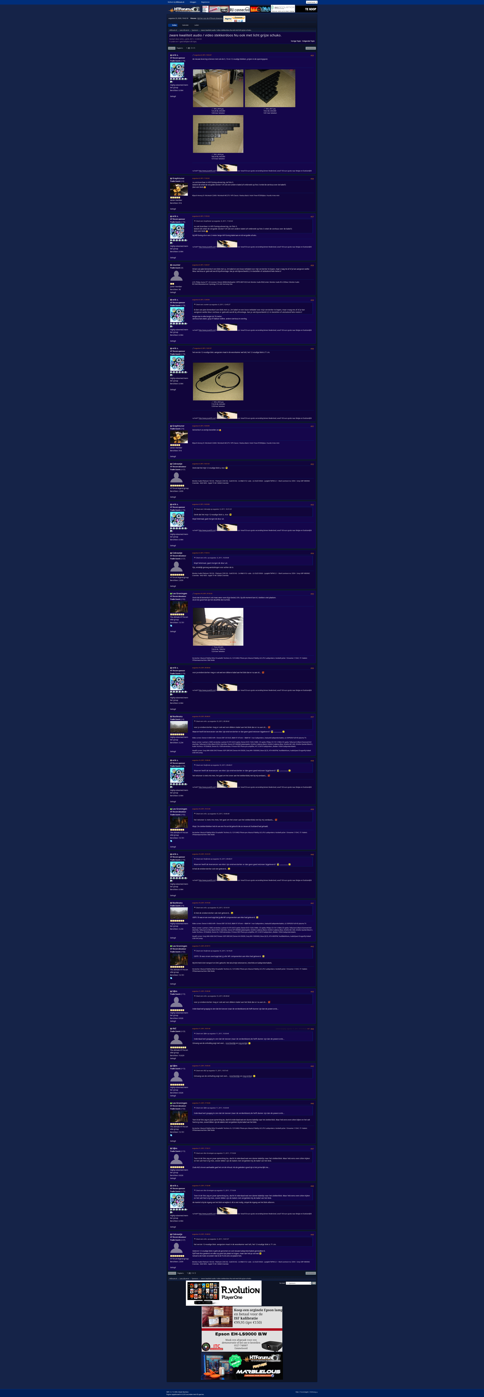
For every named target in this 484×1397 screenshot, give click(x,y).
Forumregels (304, 1392)
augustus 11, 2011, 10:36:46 (201, 991)
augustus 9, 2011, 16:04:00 (200, 426)
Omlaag (172, 48)
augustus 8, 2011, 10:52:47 (202, 55)
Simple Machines (183, 1392)
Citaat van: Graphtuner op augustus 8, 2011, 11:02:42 (214, 221)
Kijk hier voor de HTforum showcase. (210, 18)
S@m (174, 991)
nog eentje (242, 1043)
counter (176, 265)
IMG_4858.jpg (218, 154)
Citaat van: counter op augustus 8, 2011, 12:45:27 (213, 304)
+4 (183, 719)
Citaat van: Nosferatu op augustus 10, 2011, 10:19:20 (214, 951)
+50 (183, 599)
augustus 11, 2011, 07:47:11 (201, 946)
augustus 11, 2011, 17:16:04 (201, 1103)
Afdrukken (311, 48)
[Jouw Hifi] (171, 93)
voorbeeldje (231, 1043)
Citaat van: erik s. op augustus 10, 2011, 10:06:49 (212, 814)
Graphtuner (178, 178)
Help (297, 1392)
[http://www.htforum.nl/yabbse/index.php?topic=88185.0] (171, 628)
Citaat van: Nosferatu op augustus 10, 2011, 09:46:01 (214, 765)
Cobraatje (177, 463)
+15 (183, 994)
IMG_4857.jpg (270, 109)
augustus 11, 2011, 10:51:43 (201, 1028)
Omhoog (172, 1273)
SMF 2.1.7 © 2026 (171, 1392)
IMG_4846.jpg (218, 109)
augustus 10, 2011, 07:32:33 (203, 593)
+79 (183, 61)
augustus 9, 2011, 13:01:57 (202, 348)
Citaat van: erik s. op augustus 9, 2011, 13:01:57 (212, 1239)
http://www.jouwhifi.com (207, 171)
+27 (183, 469)
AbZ (174, 1028)
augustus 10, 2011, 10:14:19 (201, 854)
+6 (183, 181)
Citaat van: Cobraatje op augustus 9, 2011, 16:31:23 (214, 509)
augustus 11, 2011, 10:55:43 (201, 1066)
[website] (171, 748)
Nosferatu (177, 716)
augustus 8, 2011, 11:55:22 (200, 216)
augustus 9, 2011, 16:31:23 (200, 464)
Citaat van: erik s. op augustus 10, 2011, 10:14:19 (212, 908)
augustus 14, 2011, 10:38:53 (201, 1234)
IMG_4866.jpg (218, 402)
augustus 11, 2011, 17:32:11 (201, 1148)
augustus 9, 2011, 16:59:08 (200, 504)
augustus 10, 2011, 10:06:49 (201, 760)
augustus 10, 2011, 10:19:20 (201, 903)
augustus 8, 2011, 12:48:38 (200, 300)
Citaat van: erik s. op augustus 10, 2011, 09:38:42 (212, 721)
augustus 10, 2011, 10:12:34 (201, 809)
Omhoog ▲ (314, 1392)
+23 (183, 1031)
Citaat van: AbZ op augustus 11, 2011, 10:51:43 (212, 1071)
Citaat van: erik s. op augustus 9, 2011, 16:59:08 (212, 558)
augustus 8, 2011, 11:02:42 (200, 178)
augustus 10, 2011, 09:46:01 (201, 716)
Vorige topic (296, 41)
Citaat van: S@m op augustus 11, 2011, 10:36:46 (212, 1033)
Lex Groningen (179, 593)
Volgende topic (308, 41)
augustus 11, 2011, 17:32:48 (201, 1185)
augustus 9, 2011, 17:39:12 (200, 553)
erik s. (175, 55)
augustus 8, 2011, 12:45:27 (200, 265)
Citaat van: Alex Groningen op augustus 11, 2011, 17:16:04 (216, 1153)
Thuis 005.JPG (218, 647)
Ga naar (282, 1283)
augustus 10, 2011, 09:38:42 (201, 668)
